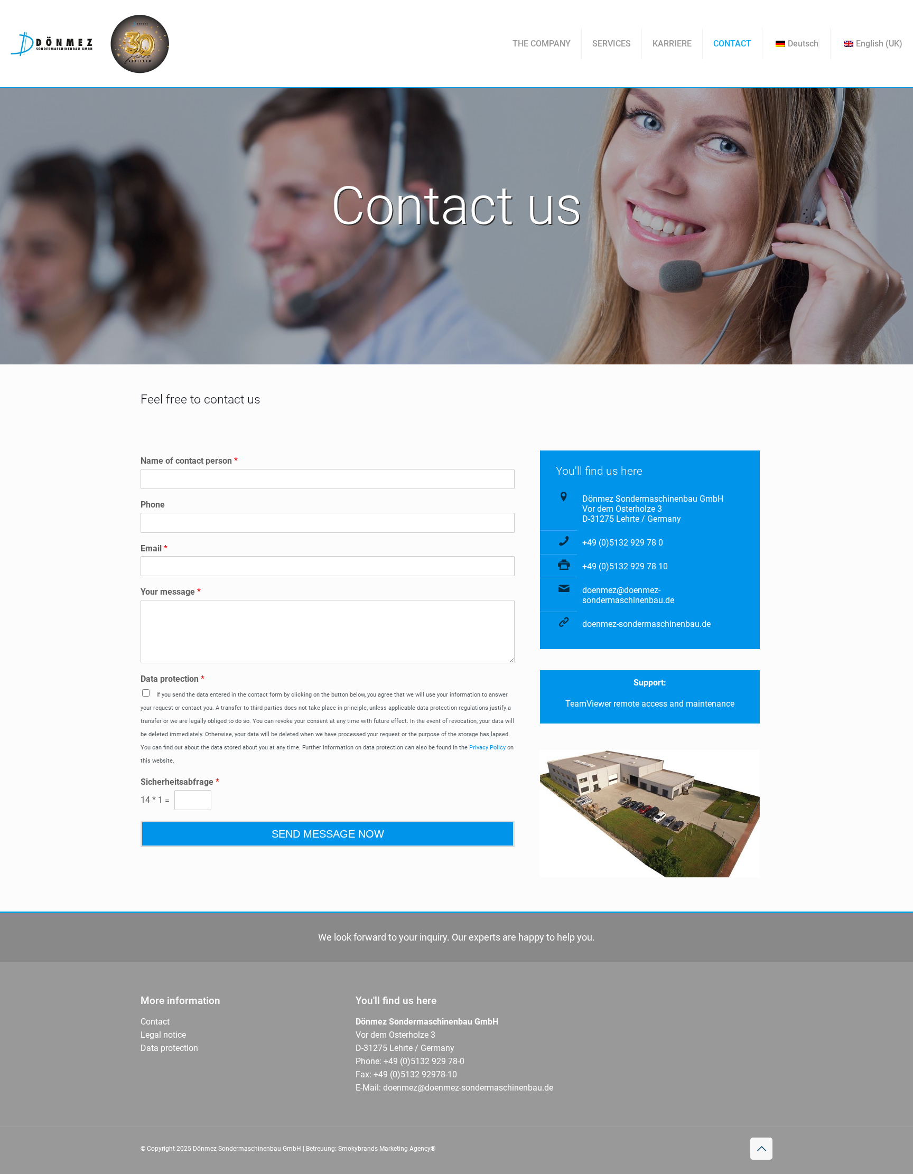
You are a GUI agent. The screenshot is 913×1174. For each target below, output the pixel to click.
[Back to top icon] (761, 1149)
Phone (153, 505)
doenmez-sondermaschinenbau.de (646, 624)
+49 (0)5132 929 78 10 (625, 566)
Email (154, 548)
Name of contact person (189, 461)
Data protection (172, 679)
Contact (155, 1022)
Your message (171, 592)
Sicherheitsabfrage (180, 782)
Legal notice (163, 1035)
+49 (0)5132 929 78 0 (622, 543)
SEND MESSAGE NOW (328, 834)
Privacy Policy (487, 747)
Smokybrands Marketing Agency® (386, 1148)
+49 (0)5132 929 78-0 (422, 1061)
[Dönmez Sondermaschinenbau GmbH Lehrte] (90, 43)
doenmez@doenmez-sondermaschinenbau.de (628, 595)
